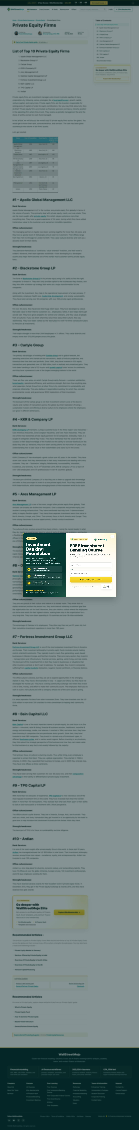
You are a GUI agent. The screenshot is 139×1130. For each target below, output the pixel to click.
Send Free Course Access (91, 580)
